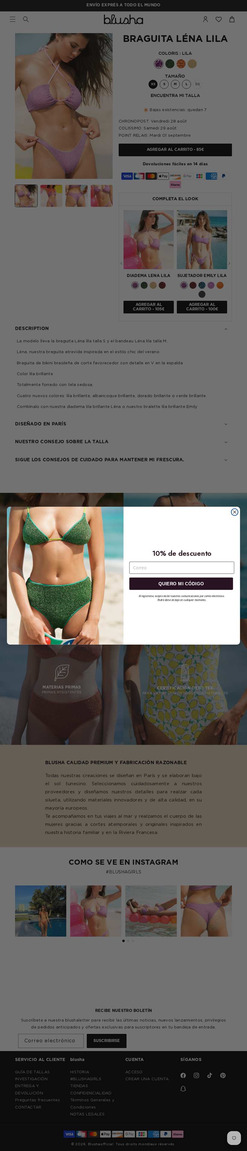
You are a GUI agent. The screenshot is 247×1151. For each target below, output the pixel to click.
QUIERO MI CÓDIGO (181, 583)
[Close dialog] (234, 512)
